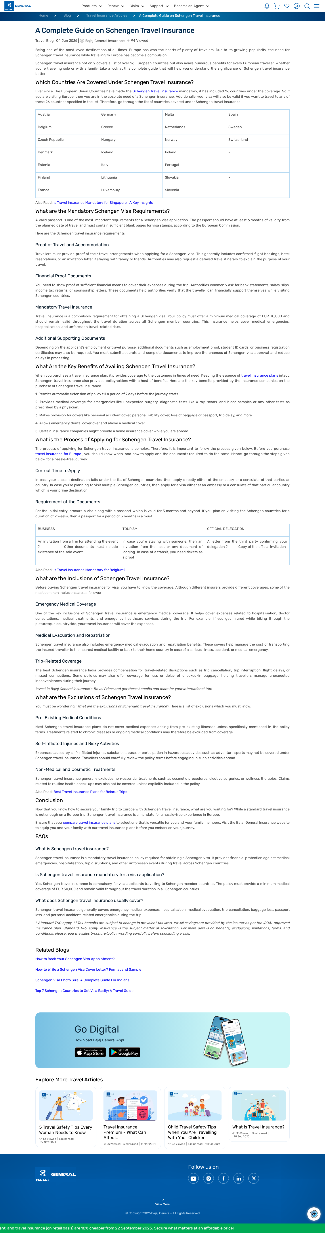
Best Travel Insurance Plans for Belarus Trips (90, 792)
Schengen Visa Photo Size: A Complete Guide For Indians (82, 980)
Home (43, 15)
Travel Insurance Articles (106, 15)
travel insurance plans (259, 375)
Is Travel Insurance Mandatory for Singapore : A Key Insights (103, 202)
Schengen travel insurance (155, 91)
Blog (67, 15)
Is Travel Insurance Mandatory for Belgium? (89, 570)
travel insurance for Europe (58, 454)
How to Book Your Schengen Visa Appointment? (75, 959)
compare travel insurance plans (89, 822)
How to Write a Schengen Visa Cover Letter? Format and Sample (88, 969)
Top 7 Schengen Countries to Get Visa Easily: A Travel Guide (84, 991)
